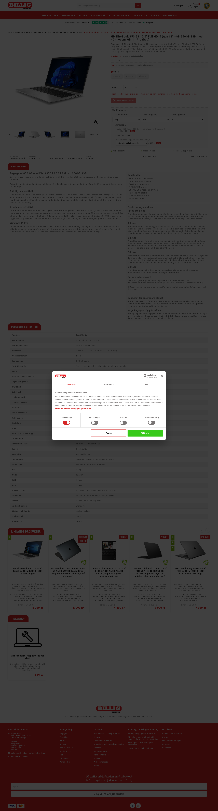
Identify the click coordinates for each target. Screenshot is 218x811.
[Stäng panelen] (162, 376)
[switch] (94, 423)
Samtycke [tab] (71, 384)
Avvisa (109, 433)
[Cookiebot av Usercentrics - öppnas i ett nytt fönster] (145, 376)
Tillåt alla (145, 433)
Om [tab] (146, 384)
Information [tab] (109, 384)
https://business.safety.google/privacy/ (73, 409)
